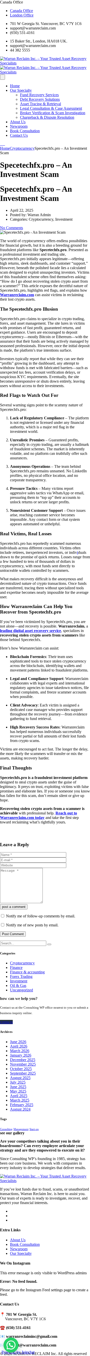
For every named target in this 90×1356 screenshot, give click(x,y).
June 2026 (18, 1042)
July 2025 (18, 1082)
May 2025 (18, 1091)
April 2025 (18, 1096)
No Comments (11, 228)
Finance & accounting (27, 972)
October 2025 (21, 1069)
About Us (18, 122)
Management (21, 1129)
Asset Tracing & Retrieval (40, 104)
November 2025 (23, 1064)
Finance (16, 967)
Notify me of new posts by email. (32, 925)
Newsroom (19, 126)
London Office (22, 15)
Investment (18, 981)
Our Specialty (21, 90)
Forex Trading (21, 976)
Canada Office (21, 10)
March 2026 (19, 1051)
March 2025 (19, 1100)
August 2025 (20, 1078)
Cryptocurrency (22, 963)
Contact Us (19, 135)
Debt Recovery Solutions (40, 99)
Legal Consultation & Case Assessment (51, 108)
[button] (11, 1345)
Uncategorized (21, 990)
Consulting (6, 1129)
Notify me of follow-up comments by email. (40, 916)
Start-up (34, 1129)
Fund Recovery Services (39, 95)
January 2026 (20, 1055)
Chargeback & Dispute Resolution (47, 117)
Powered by (18, 1352)
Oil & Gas (18, 985)
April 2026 (18, 1046)
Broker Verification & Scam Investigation (52, 113)
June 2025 (18, 1087)
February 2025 (21, 1105)
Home (15, 86)
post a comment (14, 907)
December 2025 (22, 1060)
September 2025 (23, 1073)
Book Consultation (25, 131)
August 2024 (20, 1109)
